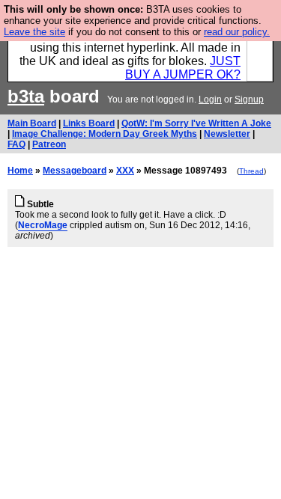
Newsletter (227, 134)
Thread (251, 171)
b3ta (25, 96)
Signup (249, 99)
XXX (125, 170)
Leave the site (34, 31)
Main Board (31, 123)
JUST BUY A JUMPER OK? (183, 68)
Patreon (49, 144)
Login (210, 99)
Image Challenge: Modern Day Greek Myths (104, 134)
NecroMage (42, 225)
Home (20, 170)
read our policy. (237, 31)
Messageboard (74, 170)
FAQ (16, 144)
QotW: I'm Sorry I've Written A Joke (196, 123)
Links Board (89, 123)
